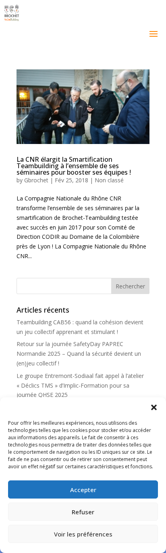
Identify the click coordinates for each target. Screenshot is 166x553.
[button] (154, 407)
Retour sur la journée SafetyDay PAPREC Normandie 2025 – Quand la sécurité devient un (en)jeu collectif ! (79, 353)
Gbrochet (36, 180)
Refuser (83, 512)
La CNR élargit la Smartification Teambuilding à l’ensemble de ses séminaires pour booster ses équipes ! (74, 166)
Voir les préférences (83, 534)
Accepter (83, 490)
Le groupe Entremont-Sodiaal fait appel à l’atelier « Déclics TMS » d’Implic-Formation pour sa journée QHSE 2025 (80, 385)
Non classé (109, 180)
